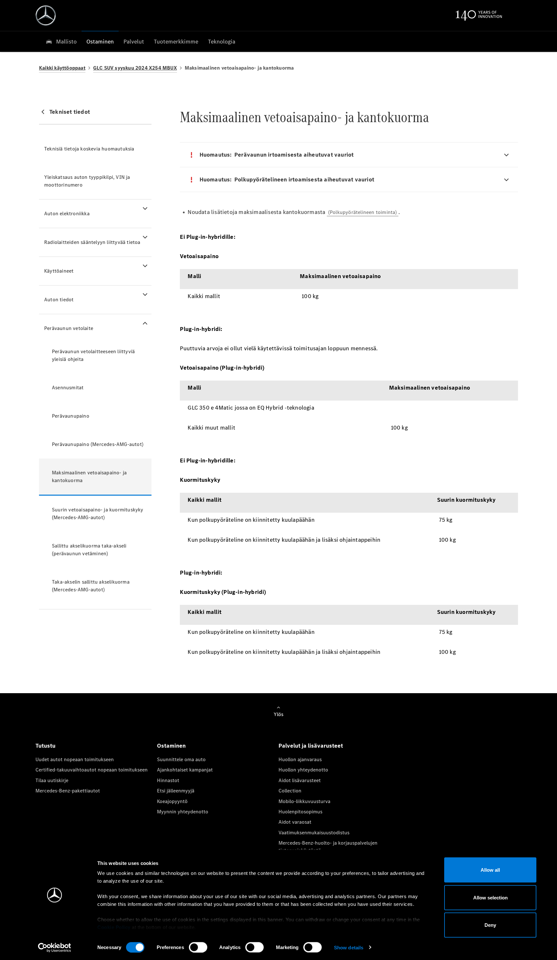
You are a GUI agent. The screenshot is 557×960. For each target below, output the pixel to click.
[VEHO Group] (45, 15)
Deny (490, 925)
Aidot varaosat (294, 822)
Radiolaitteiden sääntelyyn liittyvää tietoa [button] (92, 242)
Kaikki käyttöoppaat (62, 67)
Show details (348, 947)
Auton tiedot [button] (58, 299)
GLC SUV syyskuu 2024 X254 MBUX (135, 67)
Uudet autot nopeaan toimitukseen (74, 759)
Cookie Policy (114, 927)
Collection (289, 790)
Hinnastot (168, 780)
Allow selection (490, 897)
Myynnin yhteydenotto (182, 811)
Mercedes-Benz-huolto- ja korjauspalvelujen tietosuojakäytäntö (327, 846)
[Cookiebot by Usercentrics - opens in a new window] (54, 947)
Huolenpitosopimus (300, 811)
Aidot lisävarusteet (299, 780)
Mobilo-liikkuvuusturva (304, 801)
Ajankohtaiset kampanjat (185, 769)
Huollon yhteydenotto (303, 769)
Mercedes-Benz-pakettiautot (67, 790)
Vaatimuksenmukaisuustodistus (313, 832)
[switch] (198, 947)
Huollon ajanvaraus (300, 759)
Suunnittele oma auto (181, 759)
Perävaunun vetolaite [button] (68, 328)
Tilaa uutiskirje (51, 780)
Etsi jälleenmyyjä (175, 790)
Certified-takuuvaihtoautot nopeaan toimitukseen (91, 769)
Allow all (490, 870)
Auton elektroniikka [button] (67, 213)
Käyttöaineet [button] (58, 270)
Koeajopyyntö (172, 801)
